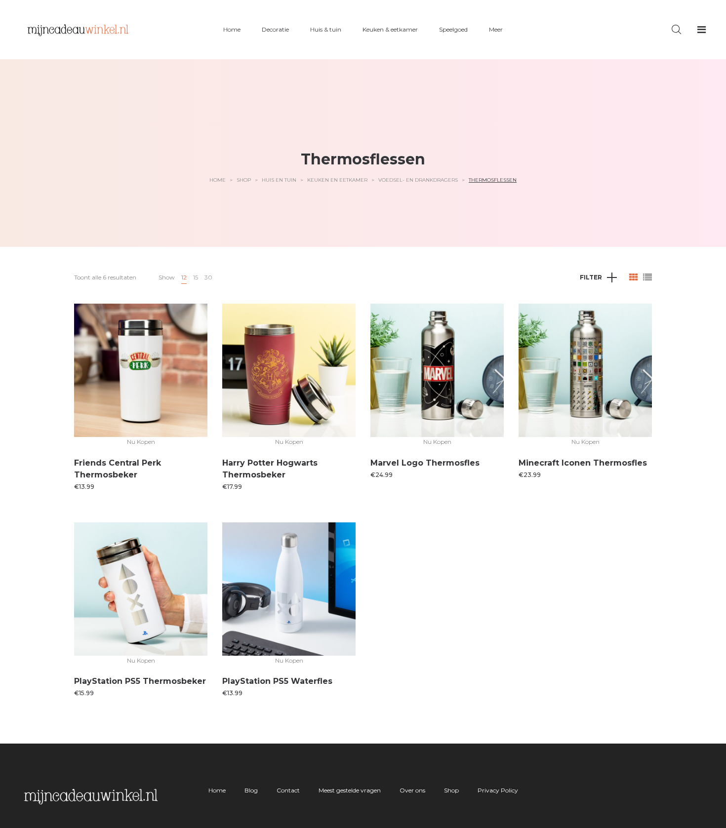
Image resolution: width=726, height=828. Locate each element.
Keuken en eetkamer (337, 180)
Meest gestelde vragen (350, 790)
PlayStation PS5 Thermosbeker (140, 681)
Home (217, 180)
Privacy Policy (498, 790)
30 (208, 277)
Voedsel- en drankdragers (418, 180)
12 (184, 277)
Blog (251, 790)
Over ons (412, 790)
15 (195, 277)
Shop (244, 180)
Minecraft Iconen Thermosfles (583, 463)
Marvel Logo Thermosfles (425, 463)
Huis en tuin (279, 180)
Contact (288, 790)
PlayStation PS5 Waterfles (277, 681)
